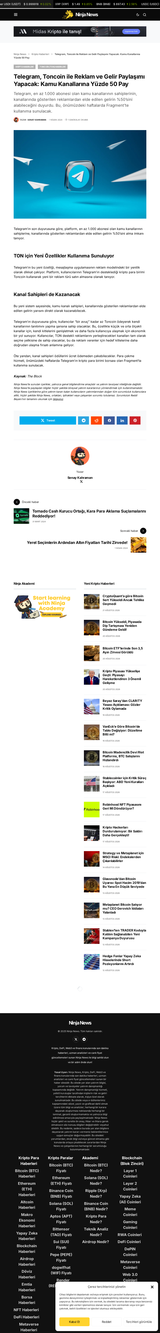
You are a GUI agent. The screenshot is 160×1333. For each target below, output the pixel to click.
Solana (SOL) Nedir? (96, 1180)
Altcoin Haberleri (27, 1205)
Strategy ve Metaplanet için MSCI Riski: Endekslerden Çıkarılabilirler (123, 857)
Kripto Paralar (60, 1158)
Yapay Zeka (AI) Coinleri (130, 1199)
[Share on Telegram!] (83, 420)
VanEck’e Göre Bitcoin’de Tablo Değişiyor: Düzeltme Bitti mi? (122, 730)
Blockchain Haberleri (27, 1248)
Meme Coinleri (130, 1212)
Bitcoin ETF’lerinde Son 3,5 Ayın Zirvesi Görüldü (123, 650)
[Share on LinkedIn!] (122, 420)
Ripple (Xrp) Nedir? (96, 1193)
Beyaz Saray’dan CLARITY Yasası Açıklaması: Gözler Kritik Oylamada (122, 704)
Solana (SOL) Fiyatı (61, 1206)
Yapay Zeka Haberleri (26, 1236)
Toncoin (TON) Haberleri (53, 67)
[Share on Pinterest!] (135, 420)
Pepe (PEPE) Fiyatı (61, 1257)
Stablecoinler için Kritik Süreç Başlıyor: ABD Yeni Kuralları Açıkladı (124, 782)
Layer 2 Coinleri (130, 1186)
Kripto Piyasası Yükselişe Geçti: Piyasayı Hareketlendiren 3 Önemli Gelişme (122, 677)
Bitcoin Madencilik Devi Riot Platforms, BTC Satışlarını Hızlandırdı (123, 756)
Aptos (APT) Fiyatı (61, 1219)
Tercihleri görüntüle (139, 1322)
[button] (152, 1287)
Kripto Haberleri (40, 54)
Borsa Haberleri (27, 1300)
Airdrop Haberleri (27, 1261)
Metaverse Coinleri (130, 1264)
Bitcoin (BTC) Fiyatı (61, 1168)
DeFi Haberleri (26, 1317)
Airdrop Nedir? (95, 1241)
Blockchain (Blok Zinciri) (132, 1161)
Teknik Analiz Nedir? (96, 1232)
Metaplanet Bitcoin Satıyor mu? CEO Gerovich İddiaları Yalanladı (123, 908)
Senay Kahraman (80, 478)
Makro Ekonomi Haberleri (27, 1220)
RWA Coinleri (130, 1234)
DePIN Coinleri (130, 1252)
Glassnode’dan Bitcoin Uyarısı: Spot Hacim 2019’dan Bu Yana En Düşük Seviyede (124, 883)
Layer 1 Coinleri (130, 1173)
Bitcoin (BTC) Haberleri (27, 1173)
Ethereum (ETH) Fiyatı (61, 1180)
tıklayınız (58, 399)
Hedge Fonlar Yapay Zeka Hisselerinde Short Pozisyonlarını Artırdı (122, 960)
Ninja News (20, 54)
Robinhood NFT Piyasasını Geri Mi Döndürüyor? (122, 806)
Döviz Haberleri (27, 1274)
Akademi (90, 1158)
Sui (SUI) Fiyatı (61, 1244)
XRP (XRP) (73, 4)
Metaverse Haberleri (29, 1327)
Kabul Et (74, 1322)
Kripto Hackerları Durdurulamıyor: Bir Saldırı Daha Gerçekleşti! (122, 831)
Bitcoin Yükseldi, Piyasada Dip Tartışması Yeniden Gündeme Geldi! (122, 625)
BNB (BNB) (116, 4)
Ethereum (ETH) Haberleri (27, 1189)
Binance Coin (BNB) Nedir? (96, 1206)
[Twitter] (76, 1039)
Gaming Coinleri (130, 1224)
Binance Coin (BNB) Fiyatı (61, 1193)
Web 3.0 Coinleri (130, 1277)
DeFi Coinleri (129, 1241)
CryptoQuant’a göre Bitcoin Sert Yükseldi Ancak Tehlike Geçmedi (123, 600)
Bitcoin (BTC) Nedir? (96, 1168)
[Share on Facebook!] (109, 420)
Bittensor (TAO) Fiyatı (61, 1232)
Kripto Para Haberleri (29, 1161)
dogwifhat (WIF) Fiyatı (61, 1270)
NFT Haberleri (26, 1309)
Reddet (106, 1322)
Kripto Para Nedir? (96, 1219)
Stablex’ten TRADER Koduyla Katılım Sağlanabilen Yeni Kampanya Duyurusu (124, 934)
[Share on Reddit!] (96, 420)
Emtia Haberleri (27, 1287)
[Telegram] (84, 1039)
